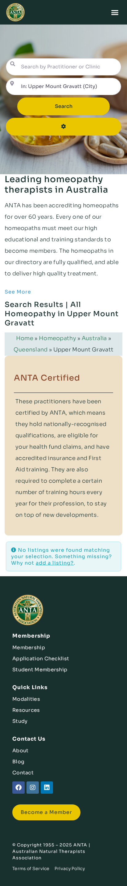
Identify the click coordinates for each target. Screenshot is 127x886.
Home (24, 338)
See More (18, 292)
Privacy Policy (70, 868)
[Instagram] (33, 787)
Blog (18, 761)
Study (20, 721)
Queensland (31, 349)
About (20, 750)
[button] (115, 12)
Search (72, 106)
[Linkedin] (47, 787)
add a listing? (55, 563)
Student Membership (39, 669)
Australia (94, 338)
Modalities (26, 699)
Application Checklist (40, 658)
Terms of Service (31, 868)
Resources (26, 710)
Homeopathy (57, 338)
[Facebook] (18, 787)
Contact (23, 772)
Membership (28, 647)
